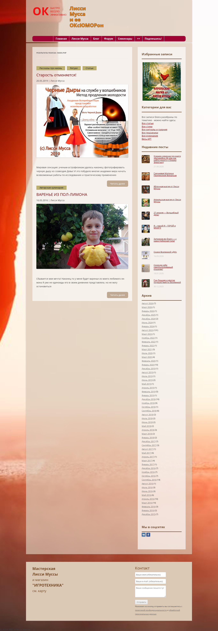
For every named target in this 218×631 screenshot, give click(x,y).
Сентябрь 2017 (149, 445)
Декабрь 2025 (148, 314)
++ (138, 38)
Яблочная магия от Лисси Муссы (166, 187)
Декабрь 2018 (148, 399)
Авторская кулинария (51, 187)
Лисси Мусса (79, 38)
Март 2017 (147, 460)
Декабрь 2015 (148, 514)
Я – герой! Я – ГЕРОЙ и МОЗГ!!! (165, 226)
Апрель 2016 (148, 498)
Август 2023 (147, 330)
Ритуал (74, 68)
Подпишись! (153, 38)
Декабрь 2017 (148, 441)
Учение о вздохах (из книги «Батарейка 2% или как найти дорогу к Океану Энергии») (167, 159)
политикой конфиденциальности (151, 610)
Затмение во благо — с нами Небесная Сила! (165, 239)
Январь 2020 (148, 364)
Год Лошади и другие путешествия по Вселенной (167, 281)
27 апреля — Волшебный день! (166, 213)
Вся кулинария (150, 135)
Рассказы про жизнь (51, 68)
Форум (108, 38)
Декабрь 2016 (148, 468)
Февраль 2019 (148, 391)
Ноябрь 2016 (148, 472)
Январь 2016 (148, 510)
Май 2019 (146, 383)
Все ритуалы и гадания (154, 129)
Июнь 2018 (147, 422)
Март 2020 (147, 357)
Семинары (125, 38)
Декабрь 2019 (148, 368)
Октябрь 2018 (148, 406)
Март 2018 (147, 433)
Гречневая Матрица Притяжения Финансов (165, 174)
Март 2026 (147, 307)
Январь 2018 (148, 437)
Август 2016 (147, 483)
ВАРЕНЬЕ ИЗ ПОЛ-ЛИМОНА (61, 194)
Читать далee (117, 183)
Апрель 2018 (148, 429)
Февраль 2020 (148, 360)
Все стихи (147, 126)
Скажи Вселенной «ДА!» (165, 251)
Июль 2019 (147, 376)
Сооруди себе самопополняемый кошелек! (163, 267)
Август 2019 (147, 372)
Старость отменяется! (56, 74)
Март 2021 (147, 349)
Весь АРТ (146, 138)
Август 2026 (147, 303)
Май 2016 (146, 495)
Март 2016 (147, 502)
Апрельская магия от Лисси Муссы (167, 200)
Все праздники (150, 132)
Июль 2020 (147, 353)
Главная (61, 38)
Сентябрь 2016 (149, 479)
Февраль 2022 (148, 341)
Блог (96, 38)
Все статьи (148, 123)
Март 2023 (147, 334)
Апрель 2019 (148, 387)
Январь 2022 (148, 345)
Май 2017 (146, 452)
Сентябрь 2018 (149, 410)
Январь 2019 (148, 395)
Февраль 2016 (148, 506)
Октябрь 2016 (148, 475)
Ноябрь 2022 (148, 337)
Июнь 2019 (147, 380)
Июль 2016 (147, 487)
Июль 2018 (147, 418)
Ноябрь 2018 (148, 403)
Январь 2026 (148, 311)
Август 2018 (147, 414)
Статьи (89, 68)
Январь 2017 (148, 464)
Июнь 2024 (147, 322)
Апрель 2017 (148, 456)
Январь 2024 (148, 326)
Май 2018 (146, 426)
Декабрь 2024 (148, 318)
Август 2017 (147, 449)
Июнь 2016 (147, 491)
